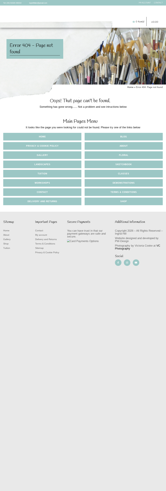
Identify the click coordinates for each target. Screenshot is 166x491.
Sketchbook (123, 164)
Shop (100, 13)
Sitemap (39, 248)
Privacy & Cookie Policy (42, 146)
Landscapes (42, 164)
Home (46, 13)
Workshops (42, 183)
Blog (123, 136)
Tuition (112, 13)
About (56, 13)
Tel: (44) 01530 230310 (12, 3)
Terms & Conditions (124, 192)
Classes (123, 173)
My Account (145, 3)
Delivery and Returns (42, 201)
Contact (158, 3)
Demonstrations (124, 183)
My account (41, 235)
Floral (123, 155)
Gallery (65, 13)
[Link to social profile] (118, 262)
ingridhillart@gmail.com (38, 3)
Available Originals (85, 13)
